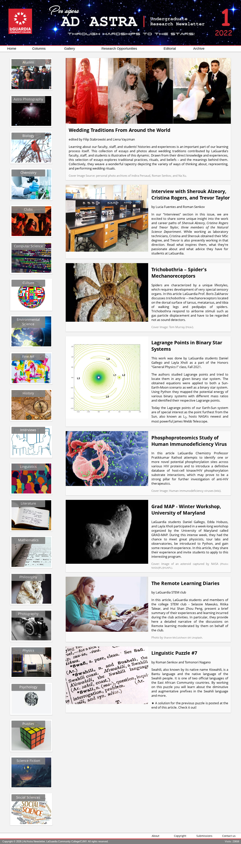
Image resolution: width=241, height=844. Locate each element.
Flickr (189, 327)
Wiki (217, 491)
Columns (39, 48)
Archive (198, 48)
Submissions (204, 836)
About (155, 836)
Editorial (170, 48)
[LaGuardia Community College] (20, 11)
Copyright (180, 836)
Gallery (69, 48)
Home (11, 48)
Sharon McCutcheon (175, 637)
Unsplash (197, 637)
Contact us (229, 836)
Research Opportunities (119, 48)
